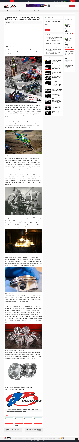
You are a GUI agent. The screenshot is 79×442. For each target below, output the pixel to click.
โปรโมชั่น (8, 10)
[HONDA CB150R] (68, 19)
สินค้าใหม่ (20, 411)
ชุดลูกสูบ (18, 409)
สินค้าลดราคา (12, 411)
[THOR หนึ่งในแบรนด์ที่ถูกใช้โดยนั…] (9, 420)
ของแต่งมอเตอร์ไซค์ (13, 409)
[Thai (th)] (72, 1)
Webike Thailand (38, 440)
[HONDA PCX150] (68, 60)
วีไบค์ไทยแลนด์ (29, 409)
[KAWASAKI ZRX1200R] (69, 43)
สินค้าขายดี (34, 409)
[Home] (22, 14)
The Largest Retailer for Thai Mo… (18, 425)
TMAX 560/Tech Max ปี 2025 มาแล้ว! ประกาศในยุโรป (13, 430)
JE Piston (8, 409)
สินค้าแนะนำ (17, 411)
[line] (55, 1)
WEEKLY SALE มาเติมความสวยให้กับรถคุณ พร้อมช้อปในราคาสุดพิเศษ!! (33, 430)
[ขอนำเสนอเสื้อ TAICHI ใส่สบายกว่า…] (28, 420)
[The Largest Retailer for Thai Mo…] (18, 420)
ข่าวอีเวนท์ (28, 10)
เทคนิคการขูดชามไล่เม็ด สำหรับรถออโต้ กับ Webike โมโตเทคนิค (56, 67)
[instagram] (58, 1)
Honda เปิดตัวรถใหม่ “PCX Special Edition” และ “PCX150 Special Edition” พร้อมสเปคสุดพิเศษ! (53, 84)
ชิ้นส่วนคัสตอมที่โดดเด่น (18, 10)
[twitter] (62, 1)
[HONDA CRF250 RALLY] (69, 48)
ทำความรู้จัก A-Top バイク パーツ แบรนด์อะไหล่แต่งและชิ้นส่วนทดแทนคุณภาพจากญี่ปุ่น (53, 45)
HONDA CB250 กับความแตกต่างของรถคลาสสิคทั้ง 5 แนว (56, 72)
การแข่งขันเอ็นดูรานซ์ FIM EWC (12, 13)
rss (62, 438)
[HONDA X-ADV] (68, 24)
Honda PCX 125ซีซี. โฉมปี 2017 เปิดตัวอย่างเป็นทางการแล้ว (56, 78)
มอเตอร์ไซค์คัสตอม (23, 409)
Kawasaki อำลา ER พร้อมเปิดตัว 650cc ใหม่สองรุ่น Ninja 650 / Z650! (57, 112)
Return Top (76, 439)
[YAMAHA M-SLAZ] (69, 33)
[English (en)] (67, 1)
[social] (56, 1)
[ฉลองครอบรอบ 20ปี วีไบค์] (50, 17)
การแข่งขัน (56, 10)
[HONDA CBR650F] (68, 38)
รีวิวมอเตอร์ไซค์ (37, 10)
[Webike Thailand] (10, 7)
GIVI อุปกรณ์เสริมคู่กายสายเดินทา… (37, 426)
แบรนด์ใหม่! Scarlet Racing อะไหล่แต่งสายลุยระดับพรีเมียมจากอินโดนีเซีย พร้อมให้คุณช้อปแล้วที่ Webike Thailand (53, 49)
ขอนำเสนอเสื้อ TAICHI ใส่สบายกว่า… (27, 426)
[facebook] (59, 1)
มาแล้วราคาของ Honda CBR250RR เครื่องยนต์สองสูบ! (57, 62)
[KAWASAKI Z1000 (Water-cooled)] (69, 66)
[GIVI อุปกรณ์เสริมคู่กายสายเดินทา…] (38, 420)
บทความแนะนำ (47, 10)
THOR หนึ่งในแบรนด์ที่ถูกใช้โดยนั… (8, 426)
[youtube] (61, 1)
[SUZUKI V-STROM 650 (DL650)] (69, 54)
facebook (63, 438)
